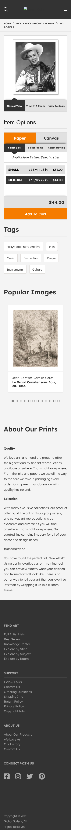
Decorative (30, 258)
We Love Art (12, 739)
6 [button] (33, 401)
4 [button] (25, 401)
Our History (12, 744)
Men (52, 246)
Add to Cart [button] (35, 214)
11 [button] (54, 401)
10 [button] (50, 401)
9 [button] (46, 401)
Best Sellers (12, 639)
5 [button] (29, 401)
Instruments (15, 269)
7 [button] (38, 401)
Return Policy (13, 701)
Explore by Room (16, 659)
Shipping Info (13, 696)
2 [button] (17, 401)
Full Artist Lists (14, 634)
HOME (7, 23)
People (51, 258)
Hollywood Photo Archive (23, 246)
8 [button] (42, 401)
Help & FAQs (13, 682)
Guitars (37, 269)
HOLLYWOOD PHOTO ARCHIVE (35, 23)
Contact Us (12, 687)
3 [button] (21, 401)
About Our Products (18, 734)
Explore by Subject (17, 654)
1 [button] (13, 401)
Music (11, 258)
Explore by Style (15, 649)
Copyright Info (14, 711)
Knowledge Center (17, 644)
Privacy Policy (14, 706)
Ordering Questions (18, 692)
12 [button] (58, 401)
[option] (35, 348)
